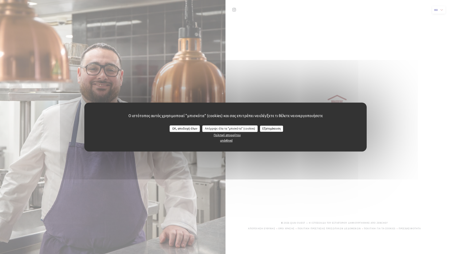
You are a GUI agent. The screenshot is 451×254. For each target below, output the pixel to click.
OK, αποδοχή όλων (184, 129)
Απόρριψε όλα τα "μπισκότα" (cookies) (230, 129)
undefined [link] (226, 141)
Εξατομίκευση (271, 129)
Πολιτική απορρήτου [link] (227, 135)
